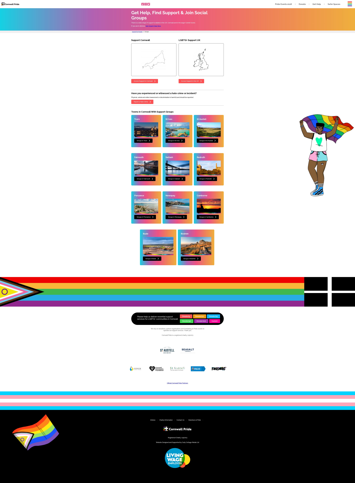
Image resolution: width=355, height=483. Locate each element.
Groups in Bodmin (189, 259)
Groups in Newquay (175, 217)
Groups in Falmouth (143, 179)
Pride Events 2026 (283, 4)
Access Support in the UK (190, 81)
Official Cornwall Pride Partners (177, 383)
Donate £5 (186, 316)
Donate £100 (201, 321)
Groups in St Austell (206, 141)
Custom (215, 321)
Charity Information (166, 420)
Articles (152, 420)
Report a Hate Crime (141, 102)
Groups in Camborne (206, 217)
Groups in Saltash (174, 179)
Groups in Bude (150, 259)
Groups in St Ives (174, 141)
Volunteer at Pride (194, 420)
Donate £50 (186, 321)
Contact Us (180, 420)
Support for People (137, 31)
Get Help (316, 4)
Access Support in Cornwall (143, 81)
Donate (302, 4)
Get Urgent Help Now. (153, 26)
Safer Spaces (334, 4)
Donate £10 (199, 316)
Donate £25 (213, 316)
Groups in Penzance (144, 217)
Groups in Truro (142, 141)
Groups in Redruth (205, 179)
